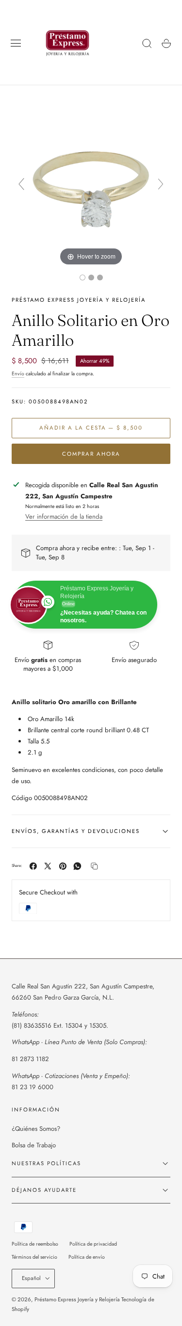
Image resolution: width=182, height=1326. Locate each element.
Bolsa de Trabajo (34, 1145)
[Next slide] (160, 184)
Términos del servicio (34, 1257)
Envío (18, 373)
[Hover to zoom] (91, 188)
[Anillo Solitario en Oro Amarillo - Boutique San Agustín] (82, 277)
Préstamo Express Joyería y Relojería (77, 1299)
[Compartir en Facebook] (33, 866)
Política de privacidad (93, 1244)
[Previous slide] (21, 184)
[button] (16, 43)
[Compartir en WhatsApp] (77, 866)
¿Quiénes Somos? (36, 1128)
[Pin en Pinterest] (62, 866)
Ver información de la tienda (63, 516)
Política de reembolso (35, 1244)
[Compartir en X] (47, 866)
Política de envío (86, 1257)
